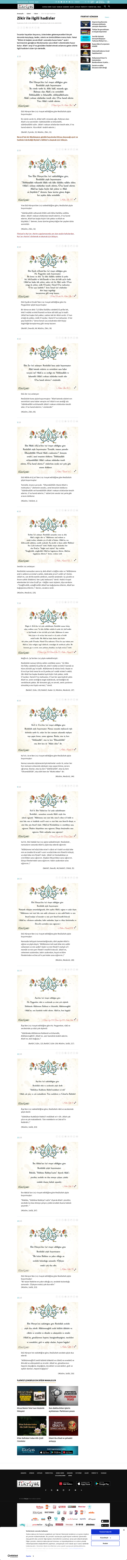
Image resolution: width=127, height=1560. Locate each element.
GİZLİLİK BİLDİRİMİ (60, 1475)
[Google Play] (56, 1452)
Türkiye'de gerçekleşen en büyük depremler (100, 31)
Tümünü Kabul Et (105, 1532)
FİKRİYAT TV (84, 7)
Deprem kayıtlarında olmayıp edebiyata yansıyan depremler (99, 24)
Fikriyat (26, 1499)
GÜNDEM (31, 1473)
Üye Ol (36, 2)
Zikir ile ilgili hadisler (48, 14)
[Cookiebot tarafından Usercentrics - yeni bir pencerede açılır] (13, 1556)
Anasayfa (20, 14)
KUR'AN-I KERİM (46, 7)
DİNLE (99, 7)
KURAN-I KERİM (60, 1473)
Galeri (29, 14)
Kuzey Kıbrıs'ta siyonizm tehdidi (100, 45)
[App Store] (44, 1452)
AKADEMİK (66, 7)
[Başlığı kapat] (124, 1530)
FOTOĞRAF (79, 1473)
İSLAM (54, 7)
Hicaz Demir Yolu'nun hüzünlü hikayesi (30, 1410)
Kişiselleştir (104, 1538)
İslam (36, 14)
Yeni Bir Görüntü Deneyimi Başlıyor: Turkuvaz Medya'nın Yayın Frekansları (99, 38)
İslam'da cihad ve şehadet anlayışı (60, 1440)
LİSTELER (77, 7)
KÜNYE (70, 1475)
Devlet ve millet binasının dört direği (99, 67)
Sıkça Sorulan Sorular (22, 2)
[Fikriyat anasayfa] (28, 1450)
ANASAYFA (23, 1473)
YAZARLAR (59, 7)
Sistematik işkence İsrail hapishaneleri (100, 52)
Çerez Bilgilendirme (76, 1548)
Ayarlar (28, 1556)
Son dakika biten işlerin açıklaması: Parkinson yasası (62, 1410)
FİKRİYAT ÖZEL (92, 7)
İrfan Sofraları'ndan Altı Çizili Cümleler (30, 1440)
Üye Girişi (31, 1)
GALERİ (72, 7)
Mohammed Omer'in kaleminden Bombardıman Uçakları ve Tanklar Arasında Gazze (100, 60)
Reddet (105, 1543)
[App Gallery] (67, 1452)
